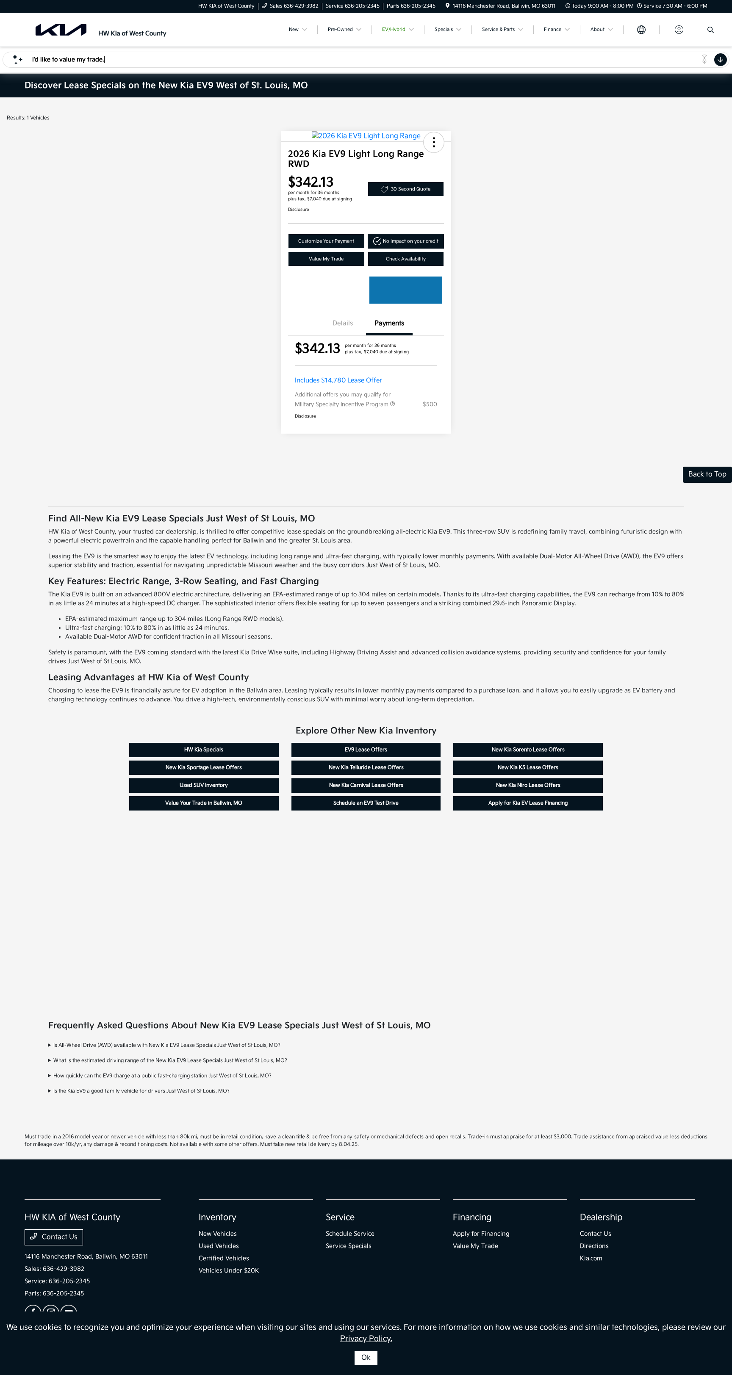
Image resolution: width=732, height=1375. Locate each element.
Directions (594, 1246)
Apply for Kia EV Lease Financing (528, 803)
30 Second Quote (410, 189)
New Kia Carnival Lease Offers (366, 785)
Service (340, 1217)
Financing (472, 1217)
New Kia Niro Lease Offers (528, 785)
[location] (447, 6)
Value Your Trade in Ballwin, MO (203, 803)
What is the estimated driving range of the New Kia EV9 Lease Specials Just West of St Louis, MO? (170, 1060)
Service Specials (349, 1246)
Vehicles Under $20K (229, 1270)
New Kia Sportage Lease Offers (204, 767)
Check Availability (406, 259)
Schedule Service (350, 1233)
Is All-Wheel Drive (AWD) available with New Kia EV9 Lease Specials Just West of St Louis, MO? (166, 1045)
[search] (710, 31)
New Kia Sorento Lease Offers (528, 750)
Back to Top (707, 474)
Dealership (601, 1217)
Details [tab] (343, 323)
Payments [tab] (389, 323)
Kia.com (591, 1258)
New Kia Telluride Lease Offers (366, 767)
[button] (433, 142)
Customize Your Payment (326, 241)
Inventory (217, 1217)
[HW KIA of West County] (97, 29)
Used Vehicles (219, 1246)
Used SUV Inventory (204, 785)
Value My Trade (326, 259)
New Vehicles (218, 1233)
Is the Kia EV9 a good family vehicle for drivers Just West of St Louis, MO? (141, 1091)
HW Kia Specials (203, 750)
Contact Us (59, 1237)
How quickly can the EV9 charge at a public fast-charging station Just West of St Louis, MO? (162, 1076)
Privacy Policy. (366, 1338)
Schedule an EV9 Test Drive (366, 803)
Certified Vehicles (224, 1258)
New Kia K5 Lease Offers (528, 767)
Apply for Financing (481, 1233)
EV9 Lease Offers (366, 750)
